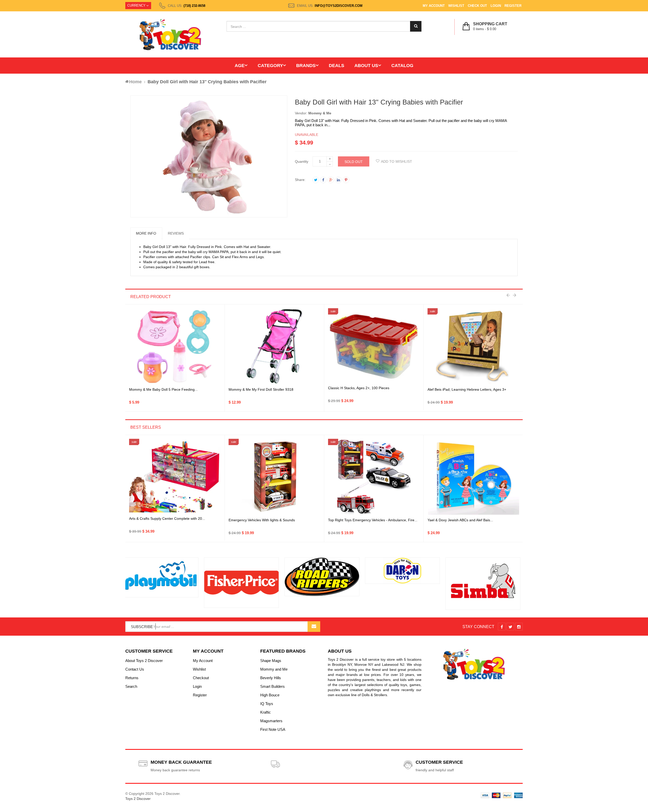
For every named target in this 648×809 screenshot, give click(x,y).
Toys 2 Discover (138, 799)
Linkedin (338, 180)
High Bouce (269, 695)
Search (131, 686)
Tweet (315, 180)
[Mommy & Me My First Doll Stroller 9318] (274, 346)
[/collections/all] (163, 582)
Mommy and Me (274, 669)
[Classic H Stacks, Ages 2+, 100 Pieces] (374, 346)
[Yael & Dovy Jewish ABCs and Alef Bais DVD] (473, 477)
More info (146, 233)
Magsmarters (271, 721)
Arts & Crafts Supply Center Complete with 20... (167, 518)
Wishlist (456, 6)
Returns (131, 678)
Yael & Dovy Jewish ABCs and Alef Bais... (460, 520)
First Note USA (272, 729)
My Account (434, 6)
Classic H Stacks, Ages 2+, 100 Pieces (358, 388)
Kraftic (265, 712)
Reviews (176, 233)
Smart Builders (272, 686)
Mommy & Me (319, 113)
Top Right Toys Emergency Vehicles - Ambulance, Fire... (372, 520)
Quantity (301, 161)
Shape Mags (270, 660)
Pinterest (346, 180)
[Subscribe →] (314, 626)
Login (496, 6)
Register (512, 6)
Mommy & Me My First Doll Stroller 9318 (261, 389)
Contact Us (134, 669)
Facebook (323, 180)
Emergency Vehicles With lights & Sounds (262, 520)
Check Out (477, 6)
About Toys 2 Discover (144, 660)
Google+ (331, 180)
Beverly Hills (270, 678)
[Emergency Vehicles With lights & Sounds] (274, 477)
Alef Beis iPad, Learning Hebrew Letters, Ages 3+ (467, 389)
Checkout (201, 678)
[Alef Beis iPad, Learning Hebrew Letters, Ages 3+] (474, 346)
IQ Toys (266, 703)
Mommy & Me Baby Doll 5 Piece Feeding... (163, 389)
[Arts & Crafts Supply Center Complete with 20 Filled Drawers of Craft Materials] (175, 476)
